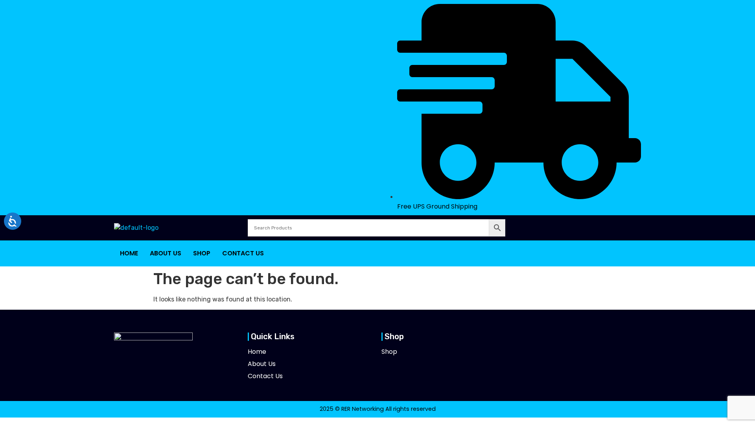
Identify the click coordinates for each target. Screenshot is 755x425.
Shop (201, 253)
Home (129, 253)
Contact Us (243, 253)
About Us (165, 253)
